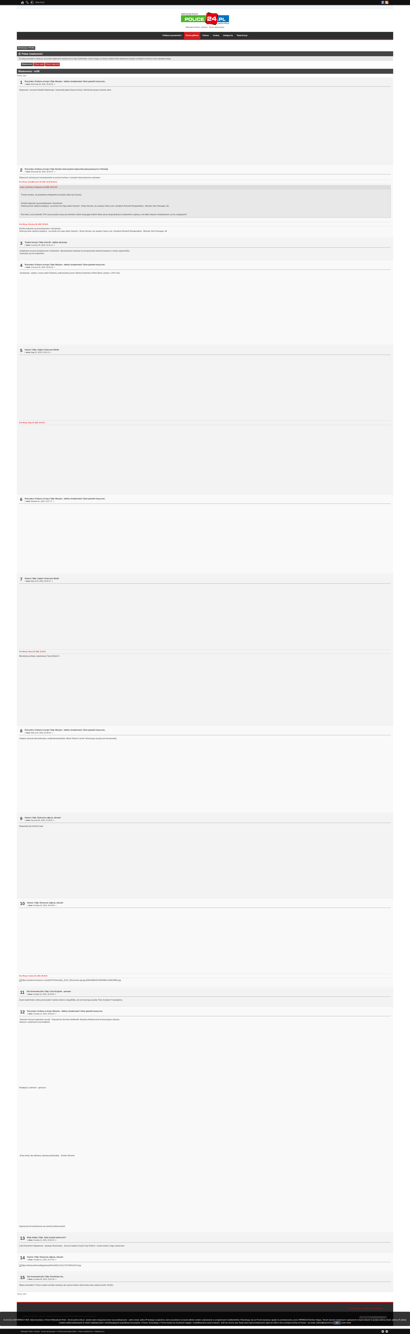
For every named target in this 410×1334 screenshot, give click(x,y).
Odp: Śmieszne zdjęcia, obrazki (46, 818)
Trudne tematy (31, 242)
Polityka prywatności (172, 35)
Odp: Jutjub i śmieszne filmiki (45, 350)
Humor (28, 350)
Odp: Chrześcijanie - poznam (58, 991)
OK (337, 1323)
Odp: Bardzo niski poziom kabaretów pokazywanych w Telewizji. (79, 169)
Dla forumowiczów (35, 991)
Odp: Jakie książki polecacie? (52, 1237)
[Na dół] (386, 1331)
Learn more (346, 1323)
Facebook (382, 2)
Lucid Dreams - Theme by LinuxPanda (365, 1308)
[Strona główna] (22, 3)
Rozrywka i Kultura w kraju (37, 81)
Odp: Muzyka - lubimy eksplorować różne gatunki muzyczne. (77, 81)
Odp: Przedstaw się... (54, 1276)
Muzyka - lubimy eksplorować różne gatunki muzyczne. (78, 1011)
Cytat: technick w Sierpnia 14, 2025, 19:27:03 (38, 187)
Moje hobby (32, 1237)
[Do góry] (382, 1331)
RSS (386, 2)
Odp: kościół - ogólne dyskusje (53, 242)
